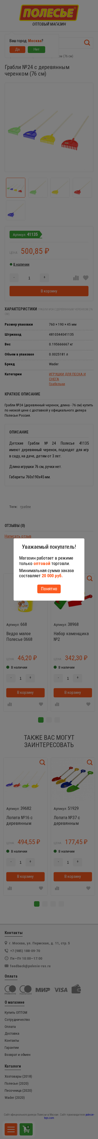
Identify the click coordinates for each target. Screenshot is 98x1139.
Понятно (49, 588)
